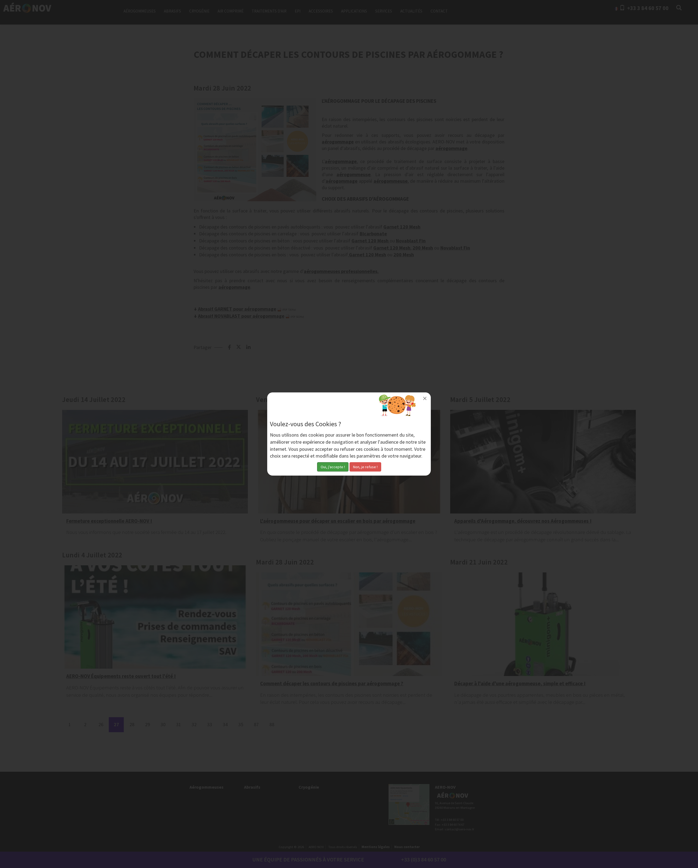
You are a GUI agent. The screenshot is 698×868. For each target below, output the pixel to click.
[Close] (425, 398)
